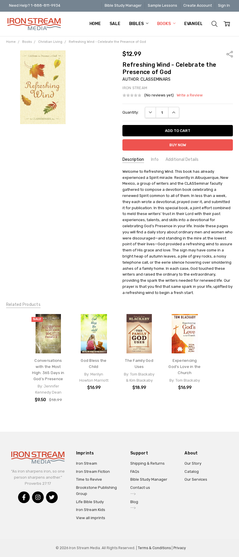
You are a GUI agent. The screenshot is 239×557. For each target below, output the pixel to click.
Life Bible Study (90, 502)
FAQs (134, 471)
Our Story (192, 463)
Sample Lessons (162, 5)
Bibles (137, 23)
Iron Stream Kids (90, 509)
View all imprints (90, 518)
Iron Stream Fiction (93, 471)
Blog (134, 502)
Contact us (140, 487)
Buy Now (48, 342)
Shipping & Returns (147, 463)
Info (155, 159)
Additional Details (182, 159)
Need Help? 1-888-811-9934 (34, 5)
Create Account (197, 5)
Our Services (195, 479)
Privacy (179, 548)
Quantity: (130, 112)
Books (164, 23)
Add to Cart (48, 330)
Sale (115, 23)
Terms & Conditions (154, 548)
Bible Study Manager (123, 5)
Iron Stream (86, 463)
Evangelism (197, 23)
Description (133, 159)
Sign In (224, 5)
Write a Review (190, 95)
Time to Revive (89, 479)
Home (95, 23)
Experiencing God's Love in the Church (184, 366)
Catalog (191, 471)
